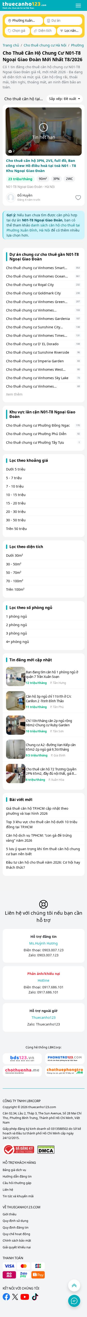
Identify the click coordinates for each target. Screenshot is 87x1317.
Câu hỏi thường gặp (17, 1183)
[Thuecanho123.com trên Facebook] (6, 1296)
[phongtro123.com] (65, 1058)
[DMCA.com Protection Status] (45, 1149)
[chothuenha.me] (22, 1071)
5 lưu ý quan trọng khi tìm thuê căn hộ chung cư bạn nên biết (43, 851)
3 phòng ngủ (16, 633)
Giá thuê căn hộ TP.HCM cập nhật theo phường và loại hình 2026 (37, 811)
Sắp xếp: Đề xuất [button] (63, 98)
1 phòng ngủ (16, 616)
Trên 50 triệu (16, 528)
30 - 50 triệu (16, 520)
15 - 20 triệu (16, 503)
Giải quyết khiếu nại (17, 1247)
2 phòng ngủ (16, 624)
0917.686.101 (53, 987)
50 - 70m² (13, 572)
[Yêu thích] (77, 198)
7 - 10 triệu (15, 486)
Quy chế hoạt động (16, 1234)
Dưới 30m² (14, 555)
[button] (78, 5)
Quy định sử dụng (15, 1221)
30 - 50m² (13, 564)
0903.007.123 (53, 950)
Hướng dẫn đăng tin (17, 1176)
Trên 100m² (15, 589)
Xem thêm (14, 394)
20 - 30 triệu (16, 511)
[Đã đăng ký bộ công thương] (18, 1150)
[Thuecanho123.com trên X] (15, 1297)
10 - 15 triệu (16, 494)
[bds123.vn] (22, 1058)
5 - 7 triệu (14, 478)
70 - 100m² (14, 581)
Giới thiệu (9, 1214)
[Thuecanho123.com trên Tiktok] (35, 1296)
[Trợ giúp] (74, 1301)
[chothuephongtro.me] (65, 1071)
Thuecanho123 (48, 1024)
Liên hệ (8, 1190)
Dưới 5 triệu (15, 469)
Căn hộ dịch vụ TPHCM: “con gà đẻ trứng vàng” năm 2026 (39, 838)
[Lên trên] (74, 1285)
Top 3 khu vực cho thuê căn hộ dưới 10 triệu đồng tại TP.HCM (41, 824)
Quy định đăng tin (16, 1227)
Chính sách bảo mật (17, 1240)
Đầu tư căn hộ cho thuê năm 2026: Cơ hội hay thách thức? (43, 865)
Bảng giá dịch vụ (14, 1170)
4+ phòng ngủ (17, 641)
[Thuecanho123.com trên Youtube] (25, 1297)
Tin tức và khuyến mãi (18, 1196)
